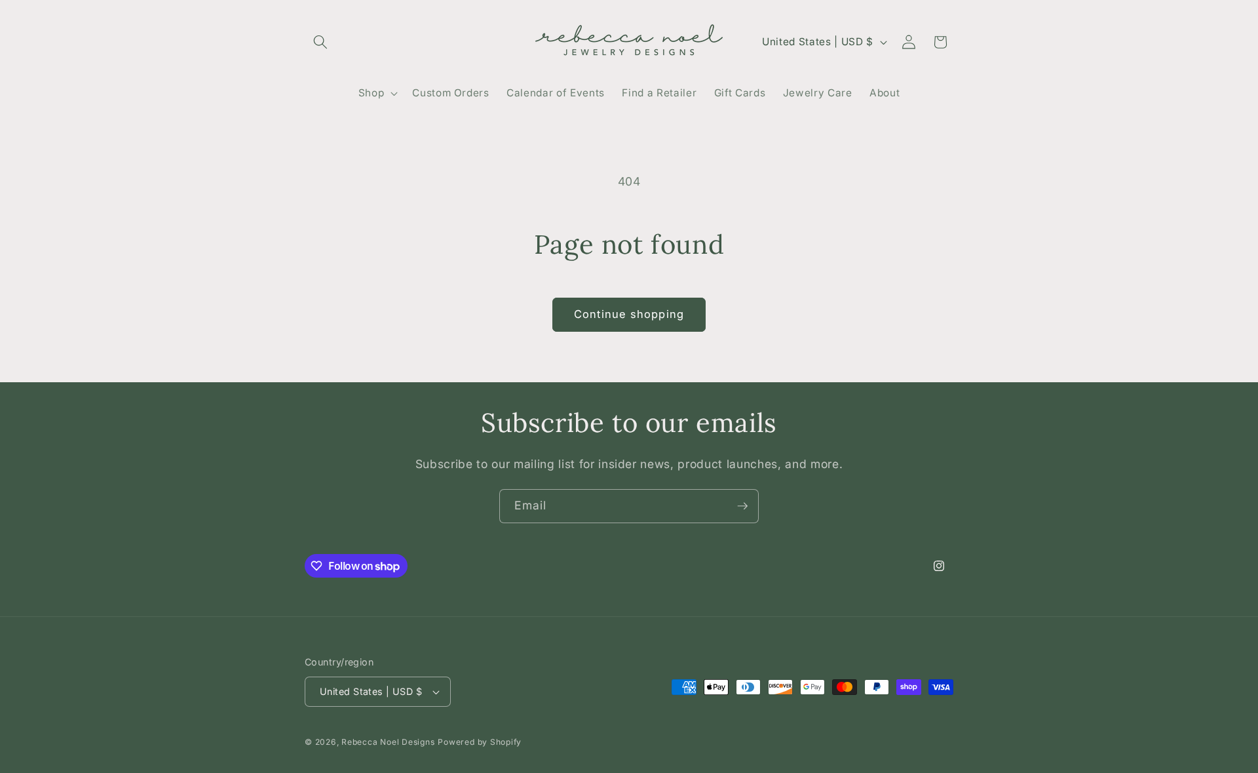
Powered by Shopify (480, 742)
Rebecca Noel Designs (387, 742)
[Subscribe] (742, 506)
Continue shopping (629, 314)
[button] (320, 42)
